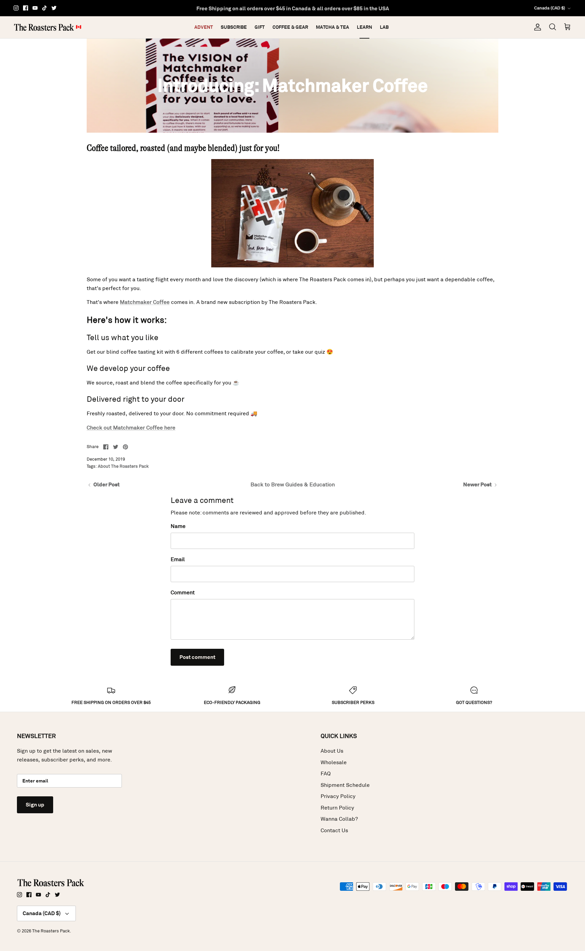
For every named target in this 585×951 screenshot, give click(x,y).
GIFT (260, 27)
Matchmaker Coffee (145, 302)
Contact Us (334, 830)
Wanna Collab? (339, 819)
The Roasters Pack (51, 931)
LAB (384, 27)
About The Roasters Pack (123, 466)
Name (178, 526)
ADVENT (203, 27)
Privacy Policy (338, 796)
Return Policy (337, 807)
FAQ (326, 773)
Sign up (35, 804)
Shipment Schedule (345, 785)
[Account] (536, 27)
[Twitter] (54, 7)
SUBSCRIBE (234, 27)
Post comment (197, 657)
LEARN (364, 27)
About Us (332, 751)
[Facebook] (25, 7)
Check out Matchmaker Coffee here (131, 427)
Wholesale (334, 762)
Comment (183, 592)
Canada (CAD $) (549, 8)
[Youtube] (35, 7)
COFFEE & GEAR (290, 27)
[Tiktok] (44, 7)
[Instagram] (16, 7)
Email (178, 559)
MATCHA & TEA (332, 27)
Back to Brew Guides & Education (293, 484)
